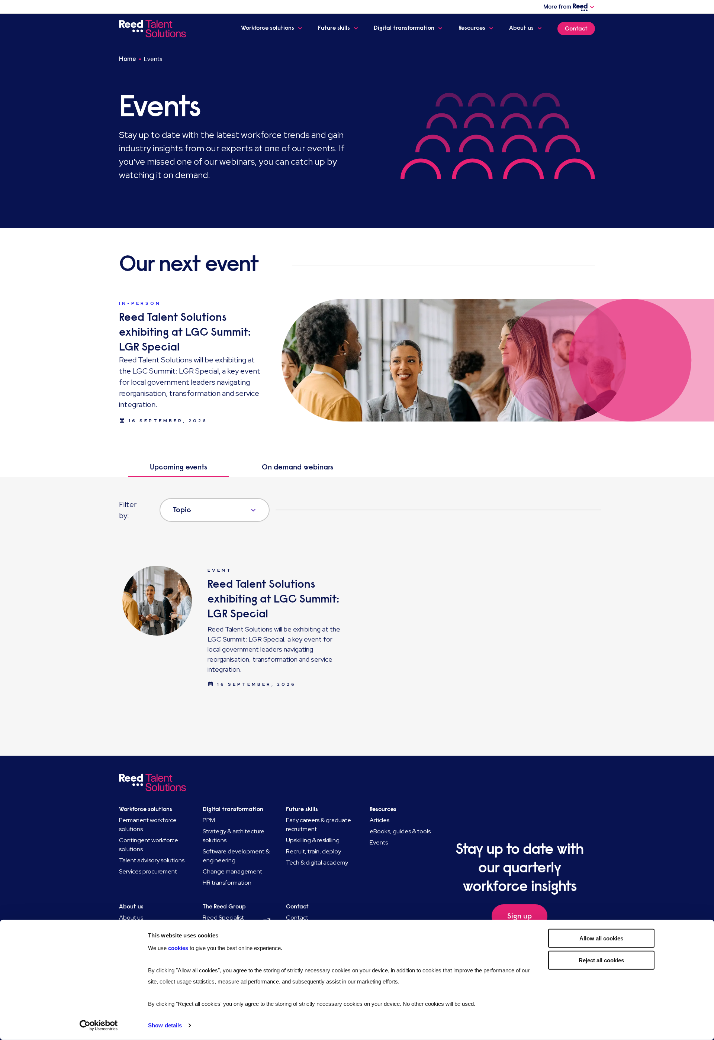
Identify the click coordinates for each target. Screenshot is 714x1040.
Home (127, 59)
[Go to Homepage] (154, 28)
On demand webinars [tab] (297, 467)
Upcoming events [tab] (178, 467)
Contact (576, 28)
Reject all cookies (601, 960)
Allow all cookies (601, 938)
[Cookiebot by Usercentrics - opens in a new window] (98, 1025)
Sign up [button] (519, 916)
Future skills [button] (334, 28)
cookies (179, 948)
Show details (165, 1025)
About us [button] (521, 28)
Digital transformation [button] (404, 28)
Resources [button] (472, 28)
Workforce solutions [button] (267, 28)
